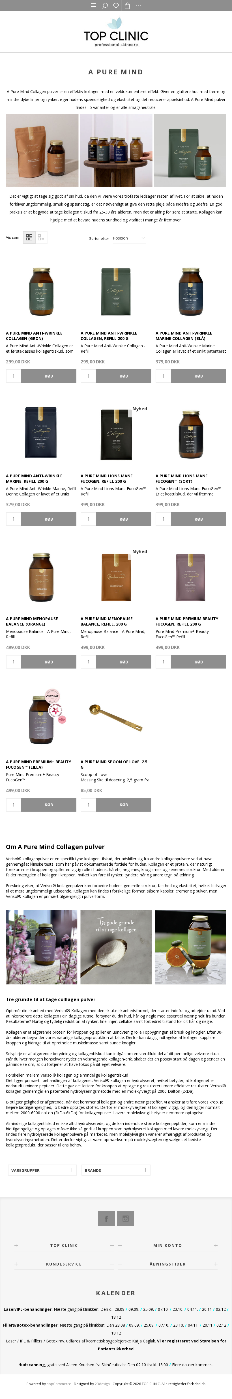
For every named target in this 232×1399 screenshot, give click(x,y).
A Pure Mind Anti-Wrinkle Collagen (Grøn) (34, 335)
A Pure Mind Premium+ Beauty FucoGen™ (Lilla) (38, 764)
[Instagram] (125, 1218)
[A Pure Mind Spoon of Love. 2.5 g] (116, 718)
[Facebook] (106, 1218)
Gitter (29, 237)
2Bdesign (102, 1383)
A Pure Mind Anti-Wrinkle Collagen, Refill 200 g (109, 335)
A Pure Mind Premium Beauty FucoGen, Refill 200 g (187, 621)
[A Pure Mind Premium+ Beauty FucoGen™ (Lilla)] (41, 718)
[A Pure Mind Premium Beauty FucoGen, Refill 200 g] (191, 575)
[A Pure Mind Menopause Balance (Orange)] (41, 575)
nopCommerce (59, 1383)
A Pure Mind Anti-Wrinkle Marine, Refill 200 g (34, 478)
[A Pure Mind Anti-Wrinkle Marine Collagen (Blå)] (191, 289)
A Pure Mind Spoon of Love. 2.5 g (114, 764)
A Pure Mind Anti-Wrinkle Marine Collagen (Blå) (184, 335)
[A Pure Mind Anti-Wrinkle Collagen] (41, 289)
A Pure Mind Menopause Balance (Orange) (32, 621)
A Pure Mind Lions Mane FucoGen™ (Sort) (182, 478)
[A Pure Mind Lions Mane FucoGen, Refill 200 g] (116, 432)
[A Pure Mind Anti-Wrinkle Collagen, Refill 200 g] (116, 289)
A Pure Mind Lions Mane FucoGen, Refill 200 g (107, 478)
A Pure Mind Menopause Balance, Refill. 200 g (107, 621)
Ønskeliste (116, 5)
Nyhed (139, 409)
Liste (41, 237)
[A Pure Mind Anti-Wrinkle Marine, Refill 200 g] (41, 432)
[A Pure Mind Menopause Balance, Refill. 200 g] (116, 575)
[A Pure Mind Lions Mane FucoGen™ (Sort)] (191, 432)
